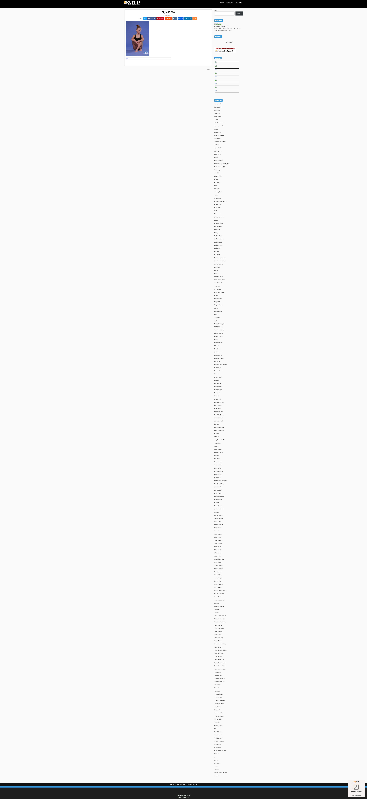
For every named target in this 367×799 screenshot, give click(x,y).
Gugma (216, 295)
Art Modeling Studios (220, 141)
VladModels (217, 735)
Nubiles (216, 433)
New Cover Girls (218, 421)
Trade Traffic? (229, 42)
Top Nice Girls (218, 713)
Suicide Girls (217, 587)
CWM (215, 210)
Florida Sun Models (219, 258)
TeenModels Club (219, 681)
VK (175, 18)
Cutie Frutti (217, 207)
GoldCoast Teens (219, 292)
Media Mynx (217, 367)
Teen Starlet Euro (219, 659)
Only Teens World (219, 440)
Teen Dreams (218, 631)
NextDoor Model (219, 427)
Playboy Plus (217, 468)
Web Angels (217, 744)
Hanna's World (218, 298)
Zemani (216, 776)
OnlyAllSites (217, 443)
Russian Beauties (219, 509)
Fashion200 (217, 248)
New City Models (219, 415)
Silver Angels (218, 534)
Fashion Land (218, 242)
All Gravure (217, 129)
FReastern (217, 267)
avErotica (217, 157)
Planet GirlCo (218, 465)
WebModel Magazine (220, 750)
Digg (181, 18)
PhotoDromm (218, 462)
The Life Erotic (218, 697)
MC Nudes (217, 361)
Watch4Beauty (218, 738)
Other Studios (218, 449)
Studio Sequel (218, 578)
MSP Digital (217, 408)
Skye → (209, 69)
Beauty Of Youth (218, 160)
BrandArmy (217, 182)
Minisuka (216, 380)
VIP (215, 728)
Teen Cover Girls (219, 628)
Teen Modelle (218, 647)
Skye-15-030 (168, 12)
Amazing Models (219, 135)
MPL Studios (217, 405)
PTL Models (217, 487)
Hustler (216, 308)
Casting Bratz (218, 192)
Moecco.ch (217, 399)
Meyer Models (218, 377)
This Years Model (219, 703)
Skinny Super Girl (219, 559)
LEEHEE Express (218, 327)
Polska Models (218, 471)
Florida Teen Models (220, 261)
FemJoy (216, 251)
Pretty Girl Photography (220, 480)
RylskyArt (216, 512)
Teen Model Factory (220, 644)
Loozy (216, 339)
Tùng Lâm (217, 722)
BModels (216, 173)
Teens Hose (217, 688)
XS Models (217, 763)
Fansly (216, 232)
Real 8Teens (217, 493)
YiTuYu (216, 766)
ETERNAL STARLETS (221, 26)
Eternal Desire (218, 226)
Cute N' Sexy (217, 204)
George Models (218, 276)
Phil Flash (217, 458)
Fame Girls (217, 229)
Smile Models (218, 562)
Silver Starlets (218, 553)
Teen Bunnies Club (219, 622)
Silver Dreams (218, 540)
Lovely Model (218, 342)
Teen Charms (218, 625)
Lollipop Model (218, 336)
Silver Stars (217, 556)
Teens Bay (217, 684)
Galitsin (216, 273)
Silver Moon (217, 546)
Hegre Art (217, 301)
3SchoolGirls (218, 107)
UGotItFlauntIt (218, 725)
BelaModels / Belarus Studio (222, 163)
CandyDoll (217, 188)
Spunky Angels (218, 568)
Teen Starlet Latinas (220, 663)
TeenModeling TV (219, 678)
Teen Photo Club (219, 653)
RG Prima (216, 502)
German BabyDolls (219, 279)
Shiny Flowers (218, 527)
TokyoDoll (217, 710)
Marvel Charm (218, 352)
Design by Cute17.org (183, 797)
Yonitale (216, 769)
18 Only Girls (217, 104)
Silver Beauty (218, 537)
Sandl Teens (217, 521)
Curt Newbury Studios (220, 201)
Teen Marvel (217, 641)
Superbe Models (219, 593)
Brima (216, 185)
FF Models (217, 254)
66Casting (217, 110)
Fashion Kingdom (219, 239)
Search (216, 10)
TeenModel (217, 672)
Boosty (216, 179)
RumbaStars (217, 506)
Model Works (218, 389)
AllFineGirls (217, 132)
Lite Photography (219, 330)
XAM (215, 757)
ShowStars (217, 531)
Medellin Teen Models (220, 364)
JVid (215, 320)
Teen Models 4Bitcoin (220, 650)
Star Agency (217, 572)
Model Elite (217, 383)
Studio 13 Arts (218, 575)
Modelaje (217, 393)
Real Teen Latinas (219, 496)
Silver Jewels (218, 543)
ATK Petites (217, 154)
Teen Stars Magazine (220, 669)
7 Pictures (217, 113)
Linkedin (188, 18)
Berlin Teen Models (219, 167)
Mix (195, 18)
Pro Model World (219, 484)
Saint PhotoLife (218, 518)
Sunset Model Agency (220, 590)
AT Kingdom (217, 151)
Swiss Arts (217, 609)
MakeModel (217, 349)
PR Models (217, 477)
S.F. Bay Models (218, 515)
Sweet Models (218, 597)
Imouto (216, 314)
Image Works (218, 311)
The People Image (219, 700)
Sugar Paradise (218, 584)
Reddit (169, 18)
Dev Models (217, 214)
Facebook (152, 18)
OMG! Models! (218, 436)
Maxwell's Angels (219, 358)
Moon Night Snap (219, 402)
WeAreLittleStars (219, 741)
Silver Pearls (217, 550)
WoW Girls (217, 754)
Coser (216, 195)
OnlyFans (217, 446)
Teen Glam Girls (218, 637)
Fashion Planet (218, 245)
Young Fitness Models (220, 772)
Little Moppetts (218, 333)
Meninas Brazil (218, 371)
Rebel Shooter (218, 499)
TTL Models (217, 719)
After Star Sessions (219, 123)
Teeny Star (217, 691)
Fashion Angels (218, 236)
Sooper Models (218, 565)
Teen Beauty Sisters (220, 619)
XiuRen (216, 760)
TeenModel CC (218, 675)
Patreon (216, 455)
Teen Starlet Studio (219, 666)
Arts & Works (218, 148)
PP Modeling (218, 474)
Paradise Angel (218, 452)
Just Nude (217, 317)
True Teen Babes (219, 716)
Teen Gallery (217, 634)
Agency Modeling (219, 126)
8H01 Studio (217, 116)
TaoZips (216, 612)
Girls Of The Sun (218, 283)
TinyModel (217, 706)
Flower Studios (218, 264)
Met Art (216, 374)
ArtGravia (216, 144)
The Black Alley (218, 694)
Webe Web (217, 747)
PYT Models (217, 490)
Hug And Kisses (218, 305)
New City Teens (218, 418)
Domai (216, 220)
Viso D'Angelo (218, 732)
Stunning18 (217, 581)
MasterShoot (218, 355)
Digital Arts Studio (219, 217)
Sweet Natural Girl (219, 600)
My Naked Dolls (218, 411)
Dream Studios (218, 223)
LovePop (216, 345)
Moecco (216, 396)
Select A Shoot (218, 524)
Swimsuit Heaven (219, 606)
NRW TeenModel (219, 430)
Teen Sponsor (218, 656)
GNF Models (217, 289)
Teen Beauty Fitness (220, 615)
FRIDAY (216, 270)
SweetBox (217, 603)
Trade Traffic (238, 2)
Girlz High (217, 286)
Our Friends (229, 2)
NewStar (216, 424)
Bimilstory (217, 170)
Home (222, 2)
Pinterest (161, 18)
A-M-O (216, 119)
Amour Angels (218, 138)
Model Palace (218, 386)
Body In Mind (218, 176)
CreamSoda (217, 198)
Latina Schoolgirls (219, 324)
